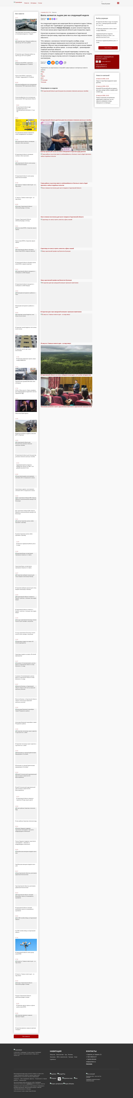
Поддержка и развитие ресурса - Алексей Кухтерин (93, 1080)
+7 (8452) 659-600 (91, 1059)
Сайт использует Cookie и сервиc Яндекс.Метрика (25, 1091)
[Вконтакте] (59, 1078)
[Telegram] (52, 19)
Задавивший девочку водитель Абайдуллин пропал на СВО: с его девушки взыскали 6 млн (105, 35)
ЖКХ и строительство (62, 1057)
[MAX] (54, 19)
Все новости (19, 14)
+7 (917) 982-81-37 (91, 1057)
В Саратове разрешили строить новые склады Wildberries (106, 29)
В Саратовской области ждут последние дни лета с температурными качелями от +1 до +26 (107, 23)
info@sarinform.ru (101, 67)
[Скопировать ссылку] (57, 19)
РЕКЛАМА (89, 1064)
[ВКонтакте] (48, 19)
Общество (54, 12)
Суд (66, 1054)
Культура (71, 1057)
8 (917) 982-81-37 (106, 61)
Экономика (52, 1057)
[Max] (97, 62)
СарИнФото (53, 1059)
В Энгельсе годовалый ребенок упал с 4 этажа (107, 41)
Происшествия (60, 1054)
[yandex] (56, 1083)
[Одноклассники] (50, 19)
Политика (70, 1054)
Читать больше (108, 47)
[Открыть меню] (118, 3)
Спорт (75, 1057)
